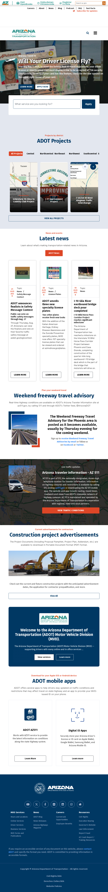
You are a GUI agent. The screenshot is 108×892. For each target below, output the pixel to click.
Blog (60, 8)
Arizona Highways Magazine (40, 826)
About (41, 8)
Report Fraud (84, 833)
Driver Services (17, 825)
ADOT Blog (37, 817)
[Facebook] (45, 804)
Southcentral (89, 153)
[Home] (18, 33)
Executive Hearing (86, 821)
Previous (85, 167)
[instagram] (71, 804)
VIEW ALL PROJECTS (54, 218)
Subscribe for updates (87, 11)
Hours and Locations (19, 817)
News (51, 8)
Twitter (80, 445)
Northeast (60, 153)
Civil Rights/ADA (54, 876)
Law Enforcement (86, 829)
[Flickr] (54, 804)
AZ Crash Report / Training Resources (87, 838)
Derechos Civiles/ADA (54, 881)
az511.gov (60, 488)
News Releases (39, 821)
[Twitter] (36, 804)
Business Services (18, 829)
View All (54, 596)
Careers (31, 8)
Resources (84, 812)
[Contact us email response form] (80, 804)
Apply (88, 104)
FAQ (80, 8)
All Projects (17, 153)
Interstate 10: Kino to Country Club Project (24, 200)
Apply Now (42, 86)
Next (93, 167)
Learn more (64, 657)
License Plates (54, 294)
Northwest (74, 153)
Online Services (17, 821)
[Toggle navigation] (100, 33)
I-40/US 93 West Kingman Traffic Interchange (84, 200)
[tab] (16, 153)
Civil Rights (83, 817)
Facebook (68, 445)
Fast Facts (90, 8)
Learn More (26, 86)
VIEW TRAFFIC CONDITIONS (71, 510)
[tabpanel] (54, 72)
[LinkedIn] (62, 804)
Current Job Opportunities (62, 818)
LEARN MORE (20, 374)
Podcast (70, 8)
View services (44, 657)
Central (30, 153)
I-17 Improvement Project (54, 200)
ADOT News (54, 253)
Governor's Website (87, 825)
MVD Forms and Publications (17, 834)
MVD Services (17, 812)
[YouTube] (27, 804)
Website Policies (54, 886)
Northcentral (46, 153)
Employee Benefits (64, 824)
